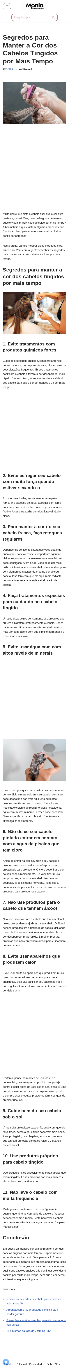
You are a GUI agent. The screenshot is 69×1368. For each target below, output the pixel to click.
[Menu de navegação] (7, 6)
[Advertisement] (34, 170)
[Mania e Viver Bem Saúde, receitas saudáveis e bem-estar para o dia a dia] (34, 6)
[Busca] (53, 17)
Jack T (11, 68)
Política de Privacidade (29, 1364)
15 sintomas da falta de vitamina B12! (28, 1330)
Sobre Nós (53, 1364)
